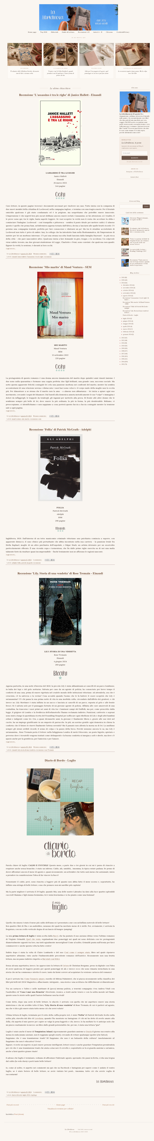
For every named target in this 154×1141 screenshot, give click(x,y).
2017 (123, 354)
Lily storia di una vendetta (26, 750)
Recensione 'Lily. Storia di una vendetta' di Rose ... (136, 311)
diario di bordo (17, 1095)
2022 (123, 340)
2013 (123, 364)
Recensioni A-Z (83, 32)
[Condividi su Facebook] (57, 254)
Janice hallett (21, 257)
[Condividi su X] (55, 254)
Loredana (39, 1018)
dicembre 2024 (128, 285)
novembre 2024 (128, 288)
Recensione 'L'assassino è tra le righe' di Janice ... (136, 299)
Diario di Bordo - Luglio (60, 760)
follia (19, 563)
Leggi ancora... (11, 248)
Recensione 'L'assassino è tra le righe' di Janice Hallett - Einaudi (60, 95)
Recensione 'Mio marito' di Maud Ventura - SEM (60, 267)
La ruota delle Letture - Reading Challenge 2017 (138, 250)
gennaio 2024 (127, 334)
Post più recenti (12, 1105)
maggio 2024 (127, 324)
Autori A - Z (97, 32)
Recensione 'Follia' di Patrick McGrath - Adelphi (60, 429)
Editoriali (54, 32)
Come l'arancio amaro (34, 979)
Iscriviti (134, 158)
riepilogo (34, 1095)
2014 (123, 362)
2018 (123, 351)
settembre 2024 (128, 293)
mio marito (26, 419)
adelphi (14, 563)
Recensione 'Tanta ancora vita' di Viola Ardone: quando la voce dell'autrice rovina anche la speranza (140, 262)
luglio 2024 (26, 1095)
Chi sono (109, 32)
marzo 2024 (127, 329)
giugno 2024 (127, 321)
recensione (48, 257)
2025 (123, 280)
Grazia (89, 1031)
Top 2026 (43, 32)
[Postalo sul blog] (53, 254)
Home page (32, 32)
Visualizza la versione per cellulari (60, 1109)
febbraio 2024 (127, 332)
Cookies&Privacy (123, 32)
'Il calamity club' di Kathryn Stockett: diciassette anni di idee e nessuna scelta (139, 230)
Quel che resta (33, 939)
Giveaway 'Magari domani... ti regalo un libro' (139, 219)
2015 (123, 359)
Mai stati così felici (51, 959)
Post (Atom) (19, 1114)
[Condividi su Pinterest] (59, 254)
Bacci (55, 936)
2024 (123, 283)
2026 (123, 277)
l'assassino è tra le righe (35, 257)
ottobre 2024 (127, 290)
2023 (123, 338)
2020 (123, 346)
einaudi (14, 257)
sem (39, 419)
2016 (123, 356)
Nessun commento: (40, 254)
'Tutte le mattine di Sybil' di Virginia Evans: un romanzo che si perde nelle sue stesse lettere (139, 241)
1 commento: (37, 560)
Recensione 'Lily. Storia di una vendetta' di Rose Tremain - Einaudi (60, 573)
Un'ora (66, 965)
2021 (123, 343)
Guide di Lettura (68, 32)
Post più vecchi (108, 1105)
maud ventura (16, 419)
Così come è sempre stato (77, 952)
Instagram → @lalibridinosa (134, 171)
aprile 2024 (127, 326)
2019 (123, 348)
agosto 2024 (127, 296)
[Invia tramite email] (51, 254)
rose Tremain (49, 750)
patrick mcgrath (27, 563)
